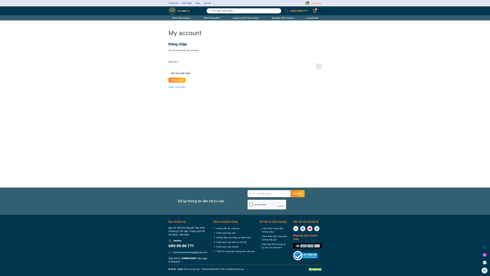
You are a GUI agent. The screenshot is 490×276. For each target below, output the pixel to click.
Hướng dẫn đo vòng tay (227, 228)
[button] (314, 11)
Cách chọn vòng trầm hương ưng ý (272, 230)
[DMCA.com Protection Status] (315, 269)
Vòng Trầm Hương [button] (181, 18)
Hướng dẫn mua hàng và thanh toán (233, 237)
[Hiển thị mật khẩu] (319, 66)
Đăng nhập (177, 80)
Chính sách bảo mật (226, 233)
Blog (198, 3)
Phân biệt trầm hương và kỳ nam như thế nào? (274, 246)
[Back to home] (179, 10)
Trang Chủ (173, 3)
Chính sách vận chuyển (227, 246)
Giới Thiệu (187, 3)
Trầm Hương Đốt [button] (211, 18)
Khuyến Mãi (312, 18)
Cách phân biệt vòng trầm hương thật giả (274, 238)
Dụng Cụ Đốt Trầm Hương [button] (245, 18)
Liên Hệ (207, 3)
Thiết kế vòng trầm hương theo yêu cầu (235, 251)
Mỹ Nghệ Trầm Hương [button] (282, 18)
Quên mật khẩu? (177, 87)
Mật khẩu (173, 62)
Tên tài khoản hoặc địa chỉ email (184, 50)
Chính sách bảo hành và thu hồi (231, 242)
